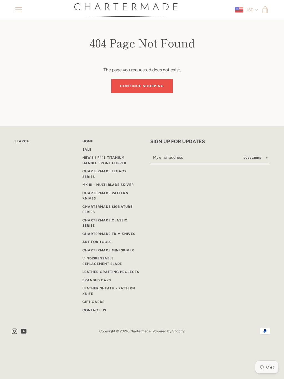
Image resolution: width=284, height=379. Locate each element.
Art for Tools (96, 242)
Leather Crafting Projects (110, 272)
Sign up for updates (177, 141)
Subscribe (253, 158)
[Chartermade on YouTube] (24, 330)
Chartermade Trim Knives (108, 234)
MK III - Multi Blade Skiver (108, 185)
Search (22, 141)
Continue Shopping (142, 86)
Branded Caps (96, 280)
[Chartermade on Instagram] (14, 330)
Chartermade (140, 331)
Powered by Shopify (169, 331)
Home (87, 141)
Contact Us (94, 310)
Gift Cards (93, 302)
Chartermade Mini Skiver (108, 250)
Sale (87, 149)
